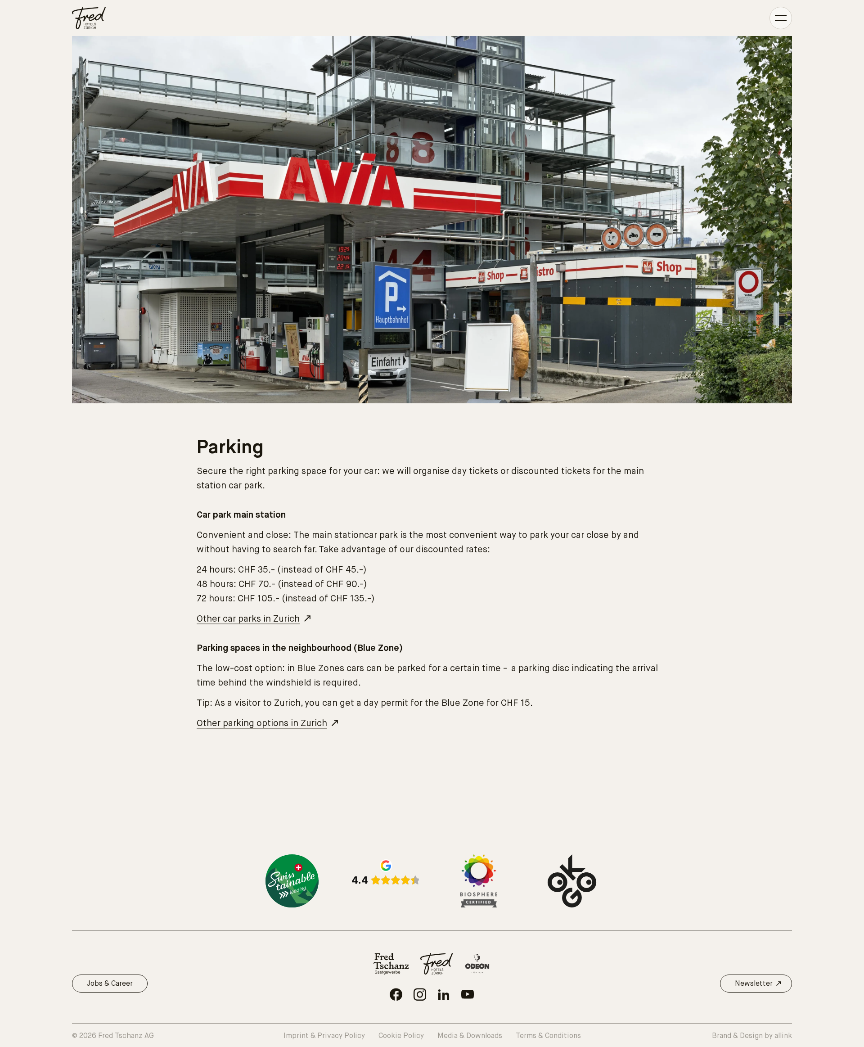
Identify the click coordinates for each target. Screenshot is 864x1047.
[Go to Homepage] (89, 18)
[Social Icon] (396, 994)
